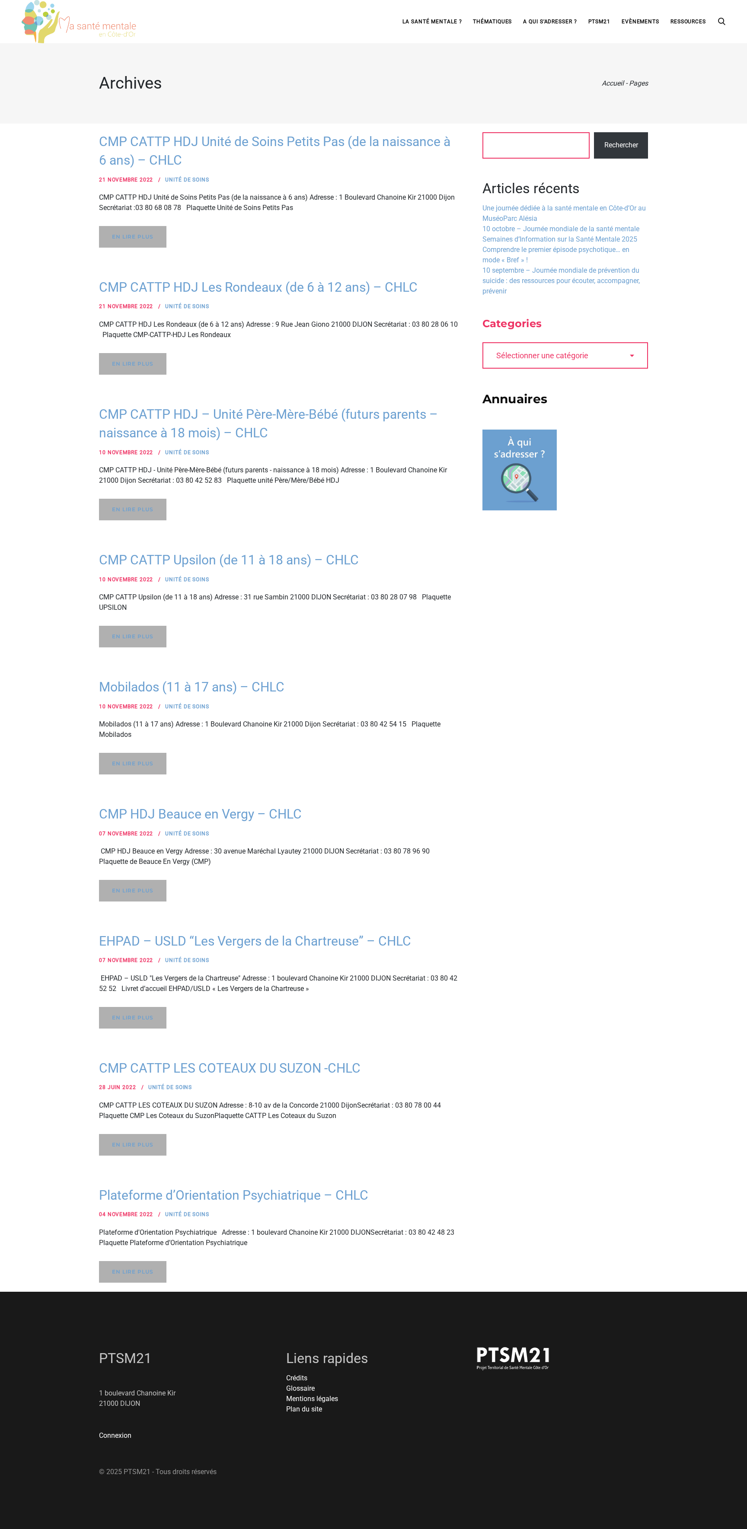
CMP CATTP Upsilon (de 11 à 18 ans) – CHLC (229, 559)
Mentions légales (312, 1399)
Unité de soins (187, 180)
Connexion (115, 1435)
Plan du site (304, 1409)
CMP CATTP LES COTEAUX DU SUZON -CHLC (230, 1068)
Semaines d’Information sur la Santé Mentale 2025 (559, 239)
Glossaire (300, 1388)
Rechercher (621, 145)
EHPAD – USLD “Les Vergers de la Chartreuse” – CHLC (255, 941)
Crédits (296, 1378)
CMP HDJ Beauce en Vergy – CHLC (200, 814)
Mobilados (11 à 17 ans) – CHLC (191, 686)
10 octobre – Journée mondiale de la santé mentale (560, 229)
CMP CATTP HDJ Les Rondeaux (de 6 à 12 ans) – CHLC (258, 287)
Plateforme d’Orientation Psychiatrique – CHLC (233, 1195)
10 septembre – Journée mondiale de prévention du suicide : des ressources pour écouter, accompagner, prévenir (561, 280)
